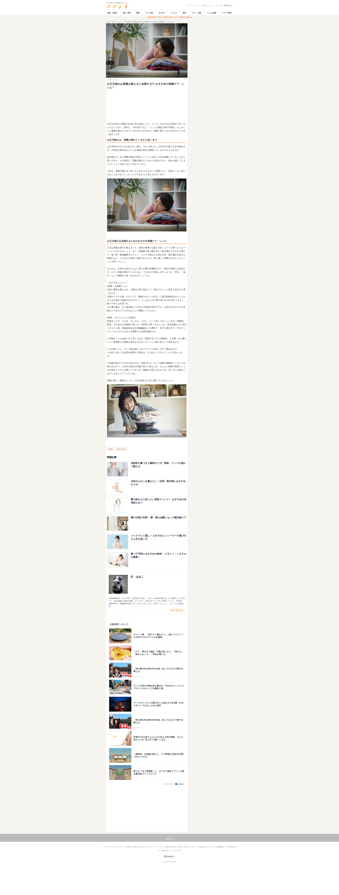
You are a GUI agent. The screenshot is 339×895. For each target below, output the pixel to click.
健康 (137, 13)
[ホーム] (108, 22)
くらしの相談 (211, 13)
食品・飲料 (127, 13)
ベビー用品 (149, 13)
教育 (184, 13)
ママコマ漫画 (226, 13)
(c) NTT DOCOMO (169, 862)
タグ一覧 (176, 850)
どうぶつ (174, 13)
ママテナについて (111, 847)
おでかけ (162, 13)
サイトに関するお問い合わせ (132, 847)
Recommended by (169, 784)
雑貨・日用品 (112, 13)
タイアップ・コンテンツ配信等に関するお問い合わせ (167, 847)
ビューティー (116, 22)
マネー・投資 (196, 13)
